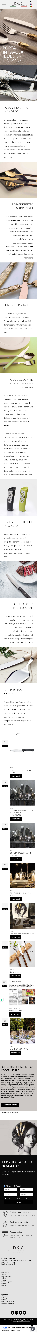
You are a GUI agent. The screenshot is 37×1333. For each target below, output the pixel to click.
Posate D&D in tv (15, 1011)
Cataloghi (4, 1298)
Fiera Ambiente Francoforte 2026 (22, 934)
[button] (4, 4)
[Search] (31, 1)
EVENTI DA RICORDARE (19, 1049)
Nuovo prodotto (15, 972)
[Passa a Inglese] (31, 4)
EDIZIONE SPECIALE (16, 305)
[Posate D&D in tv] (22, 992)
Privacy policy (17, 1321)
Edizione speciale (7, 1282)
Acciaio (3, 1274)
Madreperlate (6, 1276)
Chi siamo (4, 1296)
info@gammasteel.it (8, 1264)
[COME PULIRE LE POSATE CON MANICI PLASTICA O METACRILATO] (22, 793)
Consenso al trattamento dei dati (20, 1199)
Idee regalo (5, 1285)
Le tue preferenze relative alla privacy (20, 1328)
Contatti (4, 1300)
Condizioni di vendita (8, 1301)
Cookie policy (26, 1321)
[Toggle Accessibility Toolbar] (33, 1328)
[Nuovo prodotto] (22, 954)
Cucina (3, 1280)
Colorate (4, 1278)
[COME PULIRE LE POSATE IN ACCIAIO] (22, 835)
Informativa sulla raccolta (11, 1331)
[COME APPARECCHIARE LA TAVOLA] (22, 875)
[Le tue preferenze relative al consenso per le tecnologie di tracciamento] (1, 1000)
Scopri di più (16, 776)
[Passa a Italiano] (31, 6)
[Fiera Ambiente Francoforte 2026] (22, 916)
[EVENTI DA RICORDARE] (22, 1031)
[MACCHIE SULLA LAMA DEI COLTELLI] (22, 752)
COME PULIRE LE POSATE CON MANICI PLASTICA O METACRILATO (21, 812)
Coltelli (3, 1284)
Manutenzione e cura (8, 1303)
